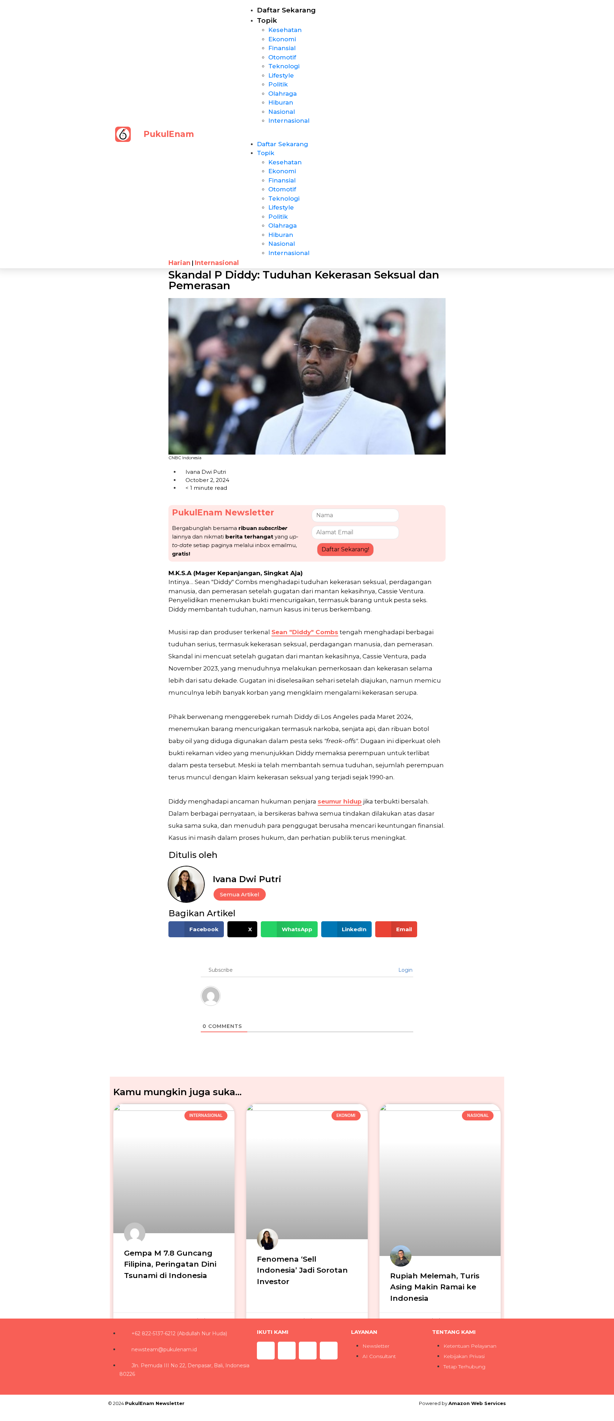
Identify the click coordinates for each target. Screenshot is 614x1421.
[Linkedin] (329, 1350)
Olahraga (282, 93)
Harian (179, 263)
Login (405, 970)
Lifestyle (281, 75)
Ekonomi (282, 39)
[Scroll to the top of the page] (2, 1416)
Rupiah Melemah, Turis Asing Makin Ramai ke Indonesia (434, 1287)
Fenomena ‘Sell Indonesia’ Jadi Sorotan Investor (302, 1270)
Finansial (282, 48)
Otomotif (282, 57)
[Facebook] (308, 1350)
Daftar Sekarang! (345, 549)
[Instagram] (266, 1350)
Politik (278, 84)
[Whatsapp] (287, 1350)
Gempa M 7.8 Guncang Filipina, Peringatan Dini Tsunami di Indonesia (170, 1264)
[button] (316, 135)
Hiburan (280, 102)
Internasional (288, 120)
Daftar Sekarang (286, 10)
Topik (267, 20)
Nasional (281, 111)
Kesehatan (285, 29)
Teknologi (284, 66)
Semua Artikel (239, 894)
